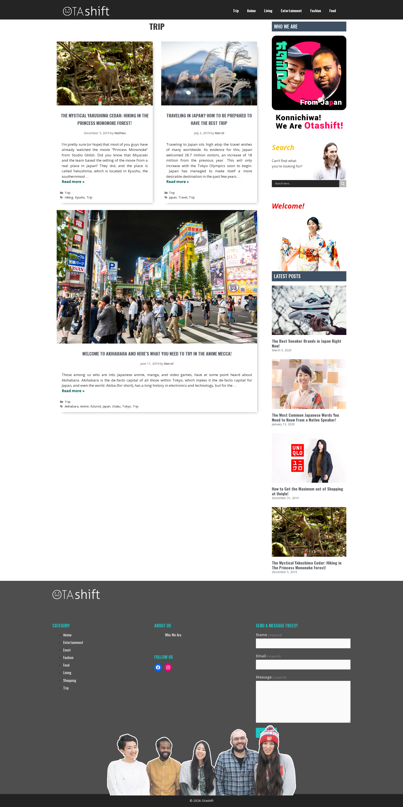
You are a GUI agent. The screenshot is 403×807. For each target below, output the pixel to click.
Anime (251, 10)
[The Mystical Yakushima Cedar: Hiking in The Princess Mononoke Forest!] (309, 532)
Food (332, 10)
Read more (71, 181)
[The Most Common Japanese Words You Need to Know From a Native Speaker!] (309, 384)
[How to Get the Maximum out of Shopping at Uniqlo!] (309, 458)
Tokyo (126, 406)
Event (67, 650)
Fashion (315, 10)
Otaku (116, 406)
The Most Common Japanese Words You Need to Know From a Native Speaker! (305, 417)
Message (271, 677)
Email (268, 656)
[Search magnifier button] (342, 183)
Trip (236, 10)
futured (95, 406)
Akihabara (72, 406)
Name (269, 634)
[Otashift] (86, 10)
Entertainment (291, 10)
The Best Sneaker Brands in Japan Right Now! (306, 343)
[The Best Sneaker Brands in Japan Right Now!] (309, 310)
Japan (173, 197)
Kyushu (80, 197)
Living (268, 10)
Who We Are (173, 634)
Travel (182, 197)
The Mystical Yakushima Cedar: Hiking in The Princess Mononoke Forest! (307, 565)
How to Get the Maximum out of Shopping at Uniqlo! (307, 491)
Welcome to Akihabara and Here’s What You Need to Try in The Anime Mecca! (157, 353)
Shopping (69, 680)
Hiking (69, 197)
